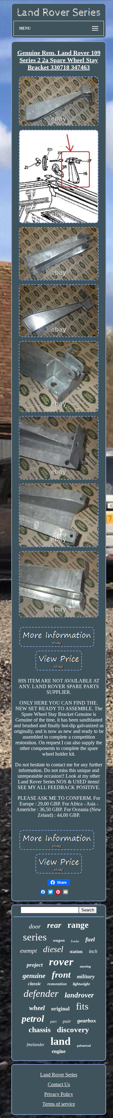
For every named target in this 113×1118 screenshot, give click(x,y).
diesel (53, 949)
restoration (57, 983)
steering (85, 966)
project (35, 965)
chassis (40, 1030)
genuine (34, 976)
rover (61, 962)
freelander (35, 1044)
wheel (37, 1008)
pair (67, 1021)
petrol (33, 1018)
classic (34, 983)
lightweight (81, 984)
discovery (73, 1029)
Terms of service (58, 1104)
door (35, 926)
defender (41, 993)
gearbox (86, 1020)
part (53, 1021)
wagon (59, 940)
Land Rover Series (58, 1074)
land (61, 1041)
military (86, 977)
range (78, 925)
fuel (90, 939)
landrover (79, 995)
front (61, 974)
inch (93, 951)
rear (54, 925)
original (60, 1009)
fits (82, 1006)
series (35, 937)
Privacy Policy (58, 1094)
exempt (28, 950)
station (76, 951)
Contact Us (59, 1084)
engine (59, 1051)
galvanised (84, 1045)
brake (75, 941)
